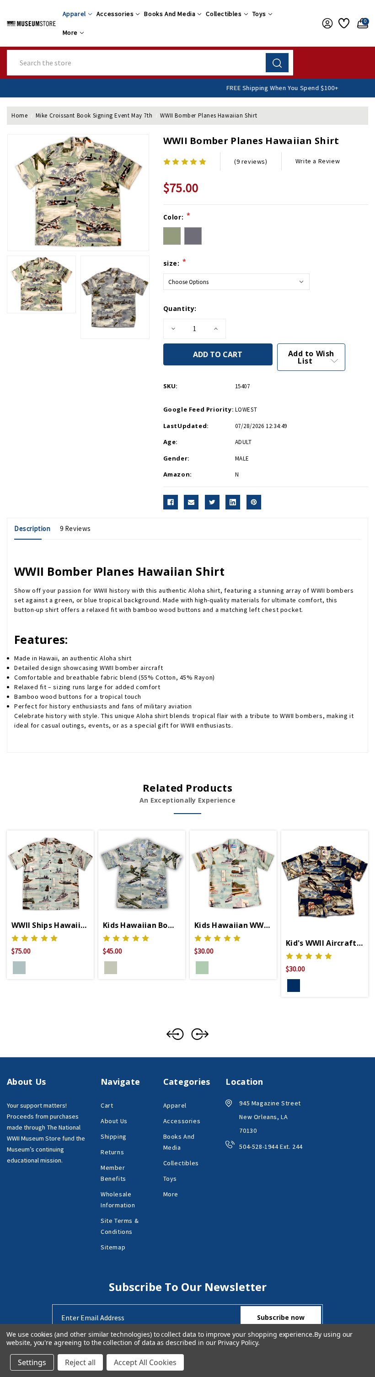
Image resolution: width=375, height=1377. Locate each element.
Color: (177, 216)
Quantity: (180, 308)
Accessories (115, 14)
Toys (259, 14)
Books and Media (169, 14)
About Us (114, 1121)
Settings (32, 1362)
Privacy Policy (237, 1342)
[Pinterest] (253, 502)
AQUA (19, 967)
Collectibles (223, 14)
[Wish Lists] (343, 23)
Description (32, 528)
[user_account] (325, 23)
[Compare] (61, 873)
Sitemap (113, 1247)
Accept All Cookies (145, 1362)
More (70, 32)
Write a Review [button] (317, 161)
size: (175, 263)
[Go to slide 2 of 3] (200, 1034)
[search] (277, 62)
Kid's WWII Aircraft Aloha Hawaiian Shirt (325, 943)
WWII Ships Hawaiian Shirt (50, 925)
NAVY (293, 985)
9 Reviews (75, 528)
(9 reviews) (251, 161)
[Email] (191, 502)
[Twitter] (212, 502)
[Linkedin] (232, 502)
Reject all (80, 1362)
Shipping (114, 1136)
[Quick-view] (39, 873)
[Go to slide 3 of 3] (175, 1034)
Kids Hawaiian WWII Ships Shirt (233, 925)
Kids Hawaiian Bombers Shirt (142, 925)
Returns (112, 1152)
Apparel (74, 14)
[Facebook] (170, 502)
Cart (107, 1105)
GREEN (110, 967)
